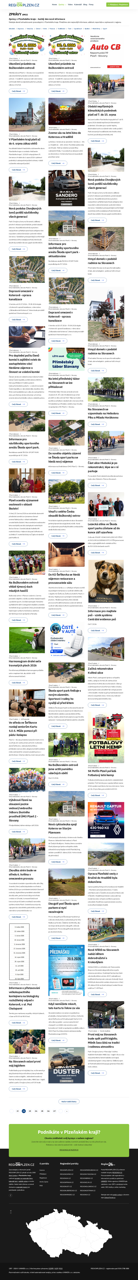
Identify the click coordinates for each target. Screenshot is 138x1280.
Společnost (78, 29)
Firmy (91, 4)
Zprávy (62, 4)
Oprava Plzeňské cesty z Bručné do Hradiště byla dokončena (103, 878)
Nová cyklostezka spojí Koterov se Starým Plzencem (62, 828)
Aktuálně (12, 29)
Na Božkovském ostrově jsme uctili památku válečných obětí (63, 769)
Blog (85, 4)
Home (54, 4)
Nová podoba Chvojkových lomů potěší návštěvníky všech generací (104, 184)
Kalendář (78, 4)
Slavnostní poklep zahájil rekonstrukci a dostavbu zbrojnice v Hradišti (63, 1265)
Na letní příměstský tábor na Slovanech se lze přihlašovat (64, 383)
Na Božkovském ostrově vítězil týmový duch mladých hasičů (23, 586)
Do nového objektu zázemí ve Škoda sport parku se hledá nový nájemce (64, 457)
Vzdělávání (61, 29)
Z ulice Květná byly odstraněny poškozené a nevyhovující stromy (103, 1264)
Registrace (123, 4)
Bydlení (87, 29)
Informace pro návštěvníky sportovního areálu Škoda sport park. (24, 443)
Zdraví (38, 29)
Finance (52, 29)
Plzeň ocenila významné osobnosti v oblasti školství (23, 504)
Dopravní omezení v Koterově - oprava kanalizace (21, 295)
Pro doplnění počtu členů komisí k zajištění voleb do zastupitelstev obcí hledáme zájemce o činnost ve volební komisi (25, 364)
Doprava (21, 29)
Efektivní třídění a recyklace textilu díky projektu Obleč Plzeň (101, 1185)
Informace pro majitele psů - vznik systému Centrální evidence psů (102, 615)
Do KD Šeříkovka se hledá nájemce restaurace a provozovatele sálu (64, 579)
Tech (69, 29)
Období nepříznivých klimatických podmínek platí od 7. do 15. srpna (102, 110)
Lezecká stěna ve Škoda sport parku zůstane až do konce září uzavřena (104, 528)
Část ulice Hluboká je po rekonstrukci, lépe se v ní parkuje (103, 467)
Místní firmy (96, 29)
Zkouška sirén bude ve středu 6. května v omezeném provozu (22, 874)
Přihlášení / (114, 4)
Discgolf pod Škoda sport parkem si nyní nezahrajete (63, 908)
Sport (105, 29)
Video (70, 4)
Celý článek (16, 91)
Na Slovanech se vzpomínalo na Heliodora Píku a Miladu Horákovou (103, 413)
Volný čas (30, 29)
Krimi (45, 29)
